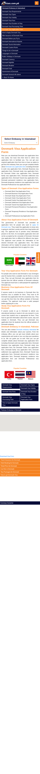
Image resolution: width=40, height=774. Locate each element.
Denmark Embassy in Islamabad (13, 8)
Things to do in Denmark (10, 50)
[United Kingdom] (31, 263)
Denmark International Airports (12, 41)
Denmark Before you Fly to (11, 38)
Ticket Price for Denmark (9, 466)
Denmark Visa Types (9, 14)
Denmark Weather (8, 65)
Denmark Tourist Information (11, 44)
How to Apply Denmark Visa (11, 32)
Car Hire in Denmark (7, 469)
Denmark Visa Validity (9, 17)
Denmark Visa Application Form (12, 29)
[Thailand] (20, 376)
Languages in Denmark (9, 53)
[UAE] (20, 263)
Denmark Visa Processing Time (12, 26)
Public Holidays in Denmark (11, 56)
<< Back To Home (8, 77)
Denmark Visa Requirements (11, 11)
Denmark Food (7, 68)
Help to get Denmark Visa (9, 475)
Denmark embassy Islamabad (26, 329)
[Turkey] (9, 376)
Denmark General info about (11, 74)
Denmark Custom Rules (10, 47)
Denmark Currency (8, 59)
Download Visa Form (7, 456)
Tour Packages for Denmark (10, 472)
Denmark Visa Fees (8, 20)
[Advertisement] (14, 107)
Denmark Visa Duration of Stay (12, 23)
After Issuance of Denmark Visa (12, 35)
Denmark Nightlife (8, 62)
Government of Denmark (10, 71)
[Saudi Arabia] (9, 263)
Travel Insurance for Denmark (10, 460)
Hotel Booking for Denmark (10, 463)
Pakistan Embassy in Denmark (11, 411)
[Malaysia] (31, 376)
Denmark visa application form (16, 167)
